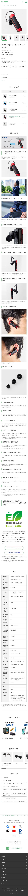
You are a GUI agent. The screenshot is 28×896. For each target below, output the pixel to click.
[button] (14, 862)
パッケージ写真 (21, 66)
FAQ (13, 66)
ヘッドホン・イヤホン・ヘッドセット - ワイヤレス (10, 5)
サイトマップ (11, 888)
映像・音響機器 (11, 815)
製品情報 (6, 815)
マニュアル (5, 66)
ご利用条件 (16, 888)
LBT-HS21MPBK (13, 95)
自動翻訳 (22, 890)
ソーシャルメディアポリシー (9, 890)
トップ (2, 815)
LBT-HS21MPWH (13, 123)
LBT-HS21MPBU (13, 102)
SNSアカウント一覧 (5, 888)
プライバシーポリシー (23, 888)
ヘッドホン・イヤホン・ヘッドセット (21, 815)
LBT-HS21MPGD (13, 109)
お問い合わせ (17, 890)
